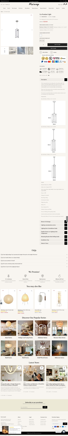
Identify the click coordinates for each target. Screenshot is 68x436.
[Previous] (3, 30)
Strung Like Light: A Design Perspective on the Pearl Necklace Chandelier (11, 384)
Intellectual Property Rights (22, 426)
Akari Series (8, 337)
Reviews (19, 424)
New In (8, 8)
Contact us (19, 421)
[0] (63, 4)
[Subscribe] (45, 407)
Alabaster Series (42, 337)
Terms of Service (32, 424)
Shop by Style (51, 8)
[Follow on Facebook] (60, 1)
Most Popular (14, 8)
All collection (27, 8)
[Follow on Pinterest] (63, 1)
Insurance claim (43, 424)
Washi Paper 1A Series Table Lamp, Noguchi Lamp (24, 310)
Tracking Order (42, 419)
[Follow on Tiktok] (66, 1)
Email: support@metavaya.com (6, 419)
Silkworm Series (59, 357)
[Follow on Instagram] (61, 1)
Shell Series (8, 357)
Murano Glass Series (59, 337)
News (2, 382)
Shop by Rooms (35, 8)
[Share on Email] (48, 75)
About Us (57, 8)
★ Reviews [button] (67, 219)
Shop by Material (43, 8)
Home (4, 8)
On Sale (63, 8)
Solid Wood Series (42, 357)
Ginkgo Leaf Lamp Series (25, 337)
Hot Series (20, 8)
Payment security (43, 421)
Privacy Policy (31, 419)
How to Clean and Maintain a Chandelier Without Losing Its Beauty (33, 384)
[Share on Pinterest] (46, 75)
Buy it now (53, 48)
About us (19, 419)
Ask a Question (42, 66)
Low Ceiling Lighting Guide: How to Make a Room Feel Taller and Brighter (55, 384)
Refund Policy (31, 421)
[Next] (31, 30)
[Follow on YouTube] (65, 1)
